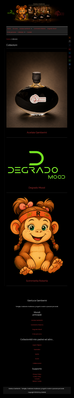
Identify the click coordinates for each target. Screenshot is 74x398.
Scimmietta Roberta (39, 28)
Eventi (37, 359)
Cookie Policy (37, 376)
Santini (37, 354)
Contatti (29, 32)
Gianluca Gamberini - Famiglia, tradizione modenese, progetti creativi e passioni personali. (36, 388)
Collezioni (20, 32)
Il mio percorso (11, 32)
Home (9, 28)
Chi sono (15, 28)
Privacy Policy (37, 374)
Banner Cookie (37, 381)
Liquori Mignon (37, 345)
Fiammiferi (37, 349)
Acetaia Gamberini (25, 28)
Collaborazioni (37, 363)
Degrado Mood (51, 28)
